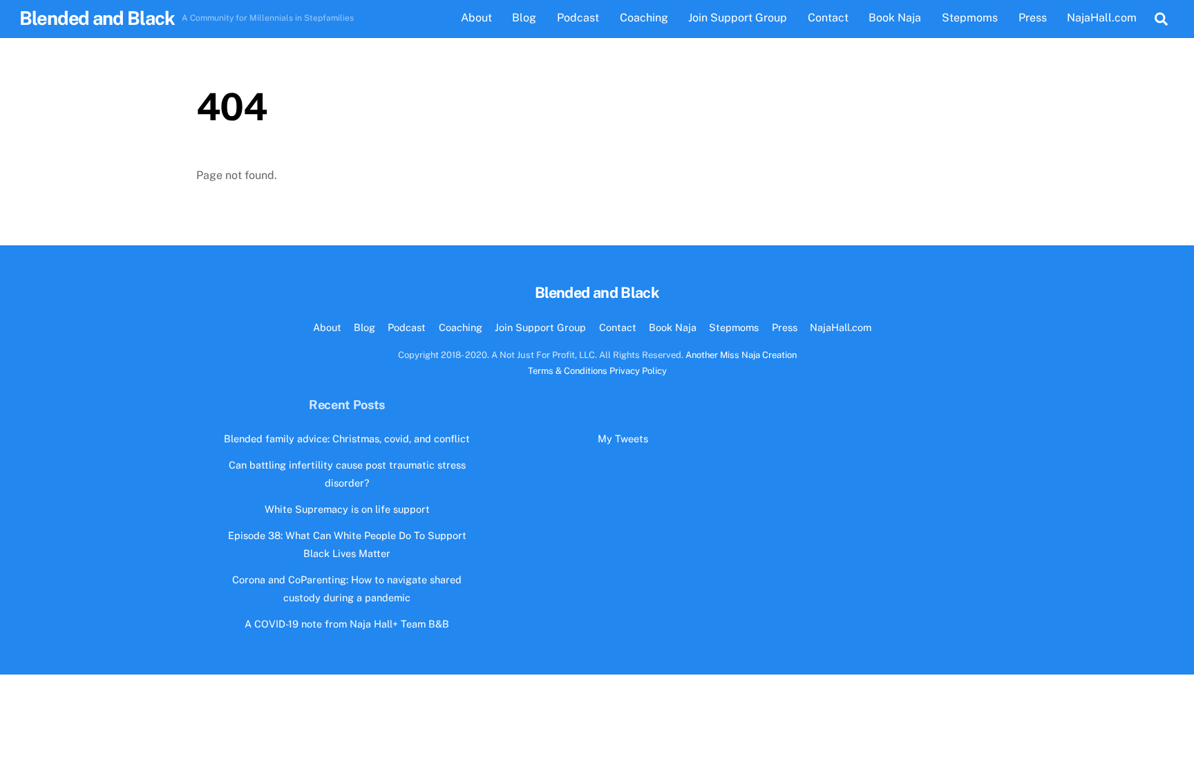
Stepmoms (970, 17)
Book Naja (895, 17)
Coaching (644, 17)
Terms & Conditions (567, 371)
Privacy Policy (638, 371)
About (476, 17)
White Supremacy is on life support (347, 509)
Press (1032, 17)
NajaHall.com (1102, 17)
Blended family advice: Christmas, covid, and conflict (347, 438)
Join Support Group (737, 17)
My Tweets (623, 438)
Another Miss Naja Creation (741, 355)
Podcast (578, 17)
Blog (524, 17)
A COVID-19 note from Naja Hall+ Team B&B (347, 624)
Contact (828, 17)
